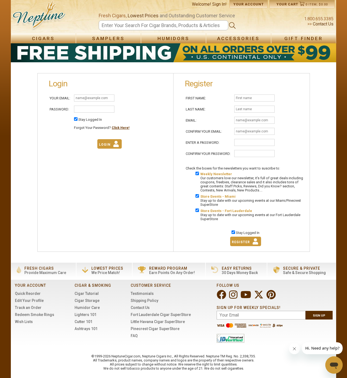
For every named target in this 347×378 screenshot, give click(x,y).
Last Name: (195, 109)
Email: (191, 120)
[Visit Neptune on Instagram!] (234, 297)
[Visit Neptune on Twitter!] (259, 297)
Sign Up (319, 315)
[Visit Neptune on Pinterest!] (271, 297)
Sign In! (219, 4)
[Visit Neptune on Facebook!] (222, 297)
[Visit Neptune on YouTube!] (246, 297)
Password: (59, 109)
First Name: (196, 98)
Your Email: (60, 98)
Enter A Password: (203, 143)
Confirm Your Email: (204, 131)
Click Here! (120, 128)
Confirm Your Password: (208, 154)
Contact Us (322, 24)
